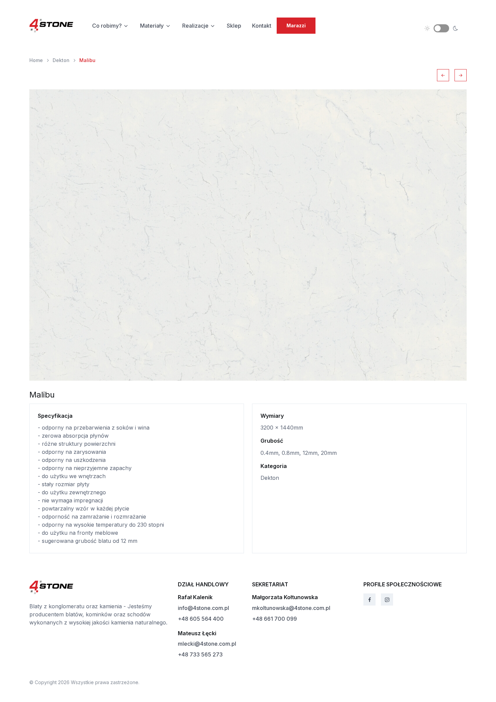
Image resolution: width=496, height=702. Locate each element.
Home (36, 60)
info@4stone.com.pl (203, 608)
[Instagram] (387, 599)
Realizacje (195, 25)
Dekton (61, 60)
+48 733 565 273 (200, 654)
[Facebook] (369, 599)
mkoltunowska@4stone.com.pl (291, 608)
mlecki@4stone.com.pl (207, 643)
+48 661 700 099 (274, 618)
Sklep (234, 25)
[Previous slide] (443, 75)
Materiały (152, 25)
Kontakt (261, 25)
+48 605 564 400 (201, 618)
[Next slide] (460, 75)
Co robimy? (107, 25)
